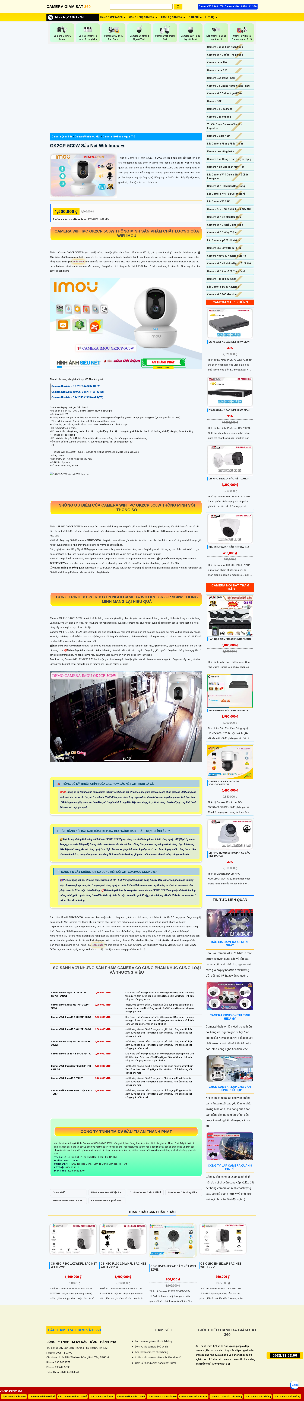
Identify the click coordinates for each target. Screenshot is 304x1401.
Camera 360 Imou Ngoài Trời (119, 136)
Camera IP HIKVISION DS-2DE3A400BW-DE (224, 783)
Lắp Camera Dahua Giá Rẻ (72, 1396)
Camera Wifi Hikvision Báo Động (226, 186)
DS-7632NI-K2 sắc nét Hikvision (228, 410)
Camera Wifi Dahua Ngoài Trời (224, 93)
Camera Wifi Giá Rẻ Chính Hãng (225, 224)
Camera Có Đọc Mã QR (220, 109)
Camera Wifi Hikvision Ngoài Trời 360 (229, 263)
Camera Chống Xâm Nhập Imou (225, 47)
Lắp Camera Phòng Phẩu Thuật (225, 143)
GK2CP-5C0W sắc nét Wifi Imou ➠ (87, 145)
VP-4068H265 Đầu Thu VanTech (228, 710)
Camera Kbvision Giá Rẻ (42, 1396)
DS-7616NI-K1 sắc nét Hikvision (228, 341)
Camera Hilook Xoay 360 (221, 279)
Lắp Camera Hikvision (14, 1396)
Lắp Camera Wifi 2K (218, 201)
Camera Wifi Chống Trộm (222, 232)
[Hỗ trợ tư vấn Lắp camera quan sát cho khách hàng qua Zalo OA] (294, 1385)
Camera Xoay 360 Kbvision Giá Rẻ (226, 255)
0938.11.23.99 (284, 1355)
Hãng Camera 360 (111, 17)
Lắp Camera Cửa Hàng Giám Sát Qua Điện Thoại (182, 1193)
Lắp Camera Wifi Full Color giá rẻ (226, 193)
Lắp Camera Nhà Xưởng (287, 1396)
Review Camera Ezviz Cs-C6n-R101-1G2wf (68, 1201)
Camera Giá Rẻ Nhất (218, 135)
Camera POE (214, 101)
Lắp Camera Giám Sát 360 (162, 1396)
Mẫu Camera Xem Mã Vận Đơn (106, 1192)
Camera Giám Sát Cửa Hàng (226, 1396)
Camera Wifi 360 (208, 6)
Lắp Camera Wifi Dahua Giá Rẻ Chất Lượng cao (227, 176)
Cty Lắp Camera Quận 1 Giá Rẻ (145, 1192)
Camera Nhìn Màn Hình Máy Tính (225, 166)
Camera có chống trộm (220, 151)
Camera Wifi (59, 1192)
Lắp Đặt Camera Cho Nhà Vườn (229, 639)
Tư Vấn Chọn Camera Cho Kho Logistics (224, 126)
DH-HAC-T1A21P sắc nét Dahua (228, 547)
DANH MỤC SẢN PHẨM (69, 17)
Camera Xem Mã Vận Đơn (193, 1396)
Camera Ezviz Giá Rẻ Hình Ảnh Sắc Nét (229, 209)
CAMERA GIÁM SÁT (68, 6)
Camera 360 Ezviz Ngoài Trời (224, 248)
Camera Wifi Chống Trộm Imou (225, 54)
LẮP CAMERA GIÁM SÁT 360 (74, 1330)
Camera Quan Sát (62, 136)
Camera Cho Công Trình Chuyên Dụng (229, 159)
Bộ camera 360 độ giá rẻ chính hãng (106, 1201)
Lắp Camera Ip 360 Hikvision (223, 240)
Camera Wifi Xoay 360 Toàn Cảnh (226, 271)
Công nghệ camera (141, 17)
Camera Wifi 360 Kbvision (222, 294)
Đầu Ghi (194, 17)
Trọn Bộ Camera (171, 17)
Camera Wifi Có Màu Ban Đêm (224, 217)
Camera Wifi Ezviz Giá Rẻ (131, 1396)
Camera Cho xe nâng (219, 116)
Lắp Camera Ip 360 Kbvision (223, 286)
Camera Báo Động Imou (221, 78)
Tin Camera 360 (229, 6)
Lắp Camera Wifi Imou (102, 1396)
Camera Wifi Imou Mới (87, 136)
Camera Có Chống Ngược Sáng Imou (228, 85)
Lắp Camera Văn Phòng (258, 1396)
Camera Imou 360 (217, 70)
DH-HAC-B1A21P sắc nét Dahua (228, 478)
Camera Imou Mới (217, 62)
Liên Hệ (209, 17)
